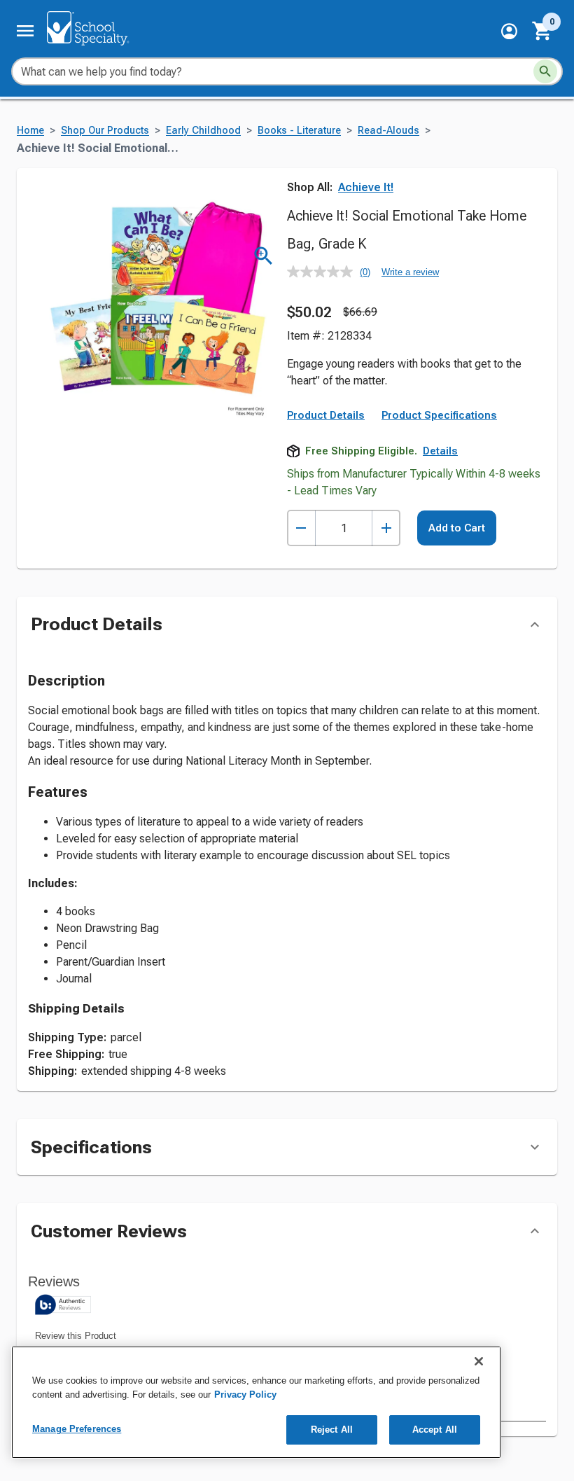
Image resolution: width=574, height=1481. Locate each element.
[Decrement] (301, 528)
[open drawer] (25, 31)
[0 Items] (542, 31)
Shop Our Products (105, 131)
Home (30, 131)
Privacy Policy (245, 1394)
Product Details (326, 415)
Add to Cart (456, 528)
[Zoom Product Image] (263, 256)
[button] (509, 31)
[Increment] (386, 528)
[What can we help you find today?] (545, 71)
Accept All (434, 1429)
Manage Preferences (76, 1429)
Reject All (332, 1429)
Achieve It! (365, 187)
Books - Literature (299, 131)
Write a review (410, 272)
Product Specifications (439, 415)
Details (440, 451)
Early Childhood (203, 131)
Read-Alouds (388, 131)
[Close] (478, 1361)
